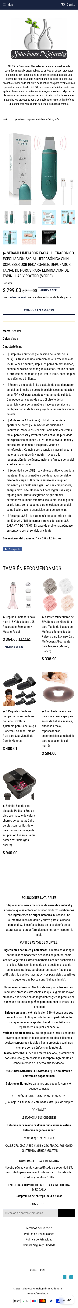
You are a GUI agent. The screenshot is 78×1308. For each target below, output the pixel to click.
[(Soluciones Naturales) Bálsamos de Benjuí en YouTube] (71, 1277)
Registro (66, 1213)
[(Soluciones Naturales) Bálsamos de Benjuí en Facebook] (65, 1277)
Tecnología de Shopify (37, 1293)
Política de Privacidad (39, 1239)
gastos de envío (17, 297)
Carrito (70, 5)
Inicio (5, 119)
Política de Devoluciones (39, 1234)
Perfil (42, 1269)
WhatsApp (30, 1138)
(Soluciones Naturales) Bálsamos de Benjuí (41, 1288)
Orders (33, 1269)
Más (10, 5)
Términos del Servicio (39, 1228)
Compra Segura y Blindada (39, 1245)
